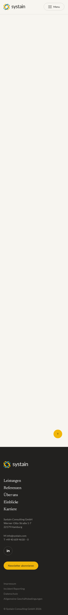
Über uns (11, 495)
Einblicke (11, 502)
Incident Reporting (14, 588)
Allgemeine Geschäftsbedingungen (23, 598)
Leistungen (12, 481)
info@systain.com (16, 535)
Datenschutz (11, 593)
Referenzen (12, 488)
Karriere (10, 509)
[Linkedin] (8, 550)
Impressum (10, 583)
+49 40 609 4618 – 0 (17, 539)
